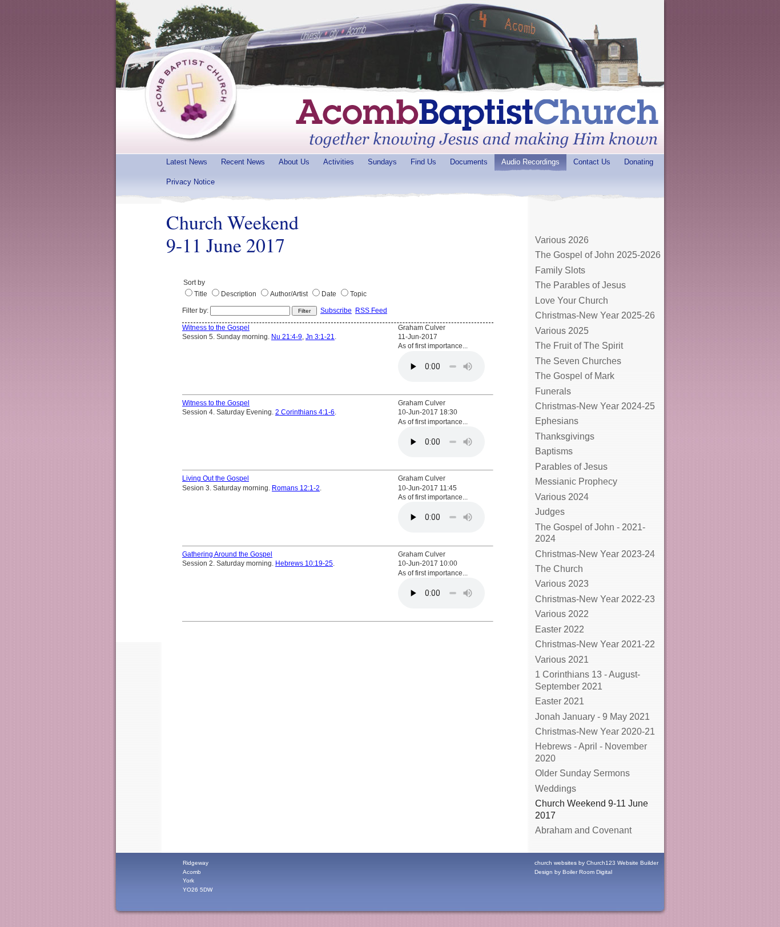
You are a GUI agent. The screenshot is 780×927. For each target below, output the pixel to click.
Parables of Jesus (571, 466)
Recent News (243, 162)
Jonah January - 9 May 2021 (592, 717)
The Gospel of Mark (574, 376)
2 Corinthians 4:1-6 (305, 412)
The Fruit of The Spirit (579, 345)
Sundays (382, 162)
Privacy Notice (190, 182)
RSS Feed (371, 311)
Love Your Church (571, 300)
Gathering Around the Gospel (227, 554)
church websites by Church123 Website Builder (596, 863)
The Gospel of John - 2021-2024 (590, 532)
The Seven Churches (578, 361)
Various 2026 (562, 240)
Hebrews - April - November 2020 (591, 752)
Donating (638, 162)
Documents (469, 162)
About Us (294, 162)
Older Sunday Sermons (582, 773)
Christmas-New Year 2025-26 (595, 315)
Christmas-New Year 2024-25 (595, 406)
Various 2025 (562, 331)
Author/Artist (289, 294)
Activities (338, 162)
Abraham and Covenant (583, 830)
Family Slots (560, 270)
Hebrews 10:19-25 (304, 563)
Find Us (423, 162)
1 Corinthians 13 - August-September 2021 (587, 680)
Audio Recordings (530, 162)
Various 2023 (562, 584)
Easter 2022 (559, 629)
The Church (559, 569)
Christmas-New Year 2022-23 (595, 599)
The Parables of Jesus (580, 285)
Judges (550, 512)
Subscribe (336, 311)
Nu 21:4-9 (286, 337)
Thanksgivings (564, 436)
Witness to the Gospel (216, 328)
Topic (358, 294)
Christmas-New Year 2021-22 (595, 644)
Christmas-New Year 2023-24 (595, 554)
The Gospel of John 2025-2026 (598, 255)
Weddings (555, 788)
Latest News (186, 162)
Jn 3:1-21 (320, 337)
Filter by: (196, 311)
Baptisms (554, 451)
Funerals (553, 391)
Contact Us (591, 162)
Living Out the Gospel (215, 478)
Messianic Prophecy (576, 481)
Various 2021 (562, 659)
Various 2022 (562, 614)
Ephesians (556, 421)
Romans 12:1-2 (296, 488)
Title (200, 294)
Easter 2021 (559, 701)
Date (328, 294)
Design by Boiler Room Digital (573, 872)
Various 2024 (562, 497)
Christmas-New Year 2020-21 (595, 731)
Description (238, 294)
